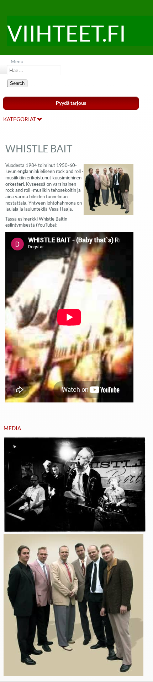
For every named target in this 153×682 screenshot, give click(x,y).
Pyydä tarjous (71, 103)
